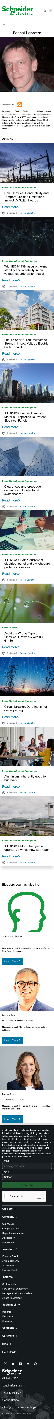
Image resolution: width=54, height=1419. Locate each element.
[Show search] (45, 11)
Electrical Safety (10, 628)
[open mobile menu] (51, 11)
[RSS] (19, 106)
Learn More (11, 961)
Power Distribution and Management (19, 187)
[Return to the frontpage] (16, 11)
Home (4, 25)
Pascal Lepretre (27, 213)
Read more (10, 207)
